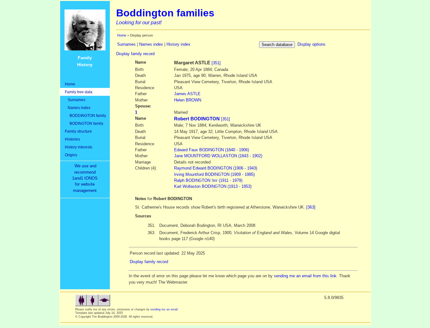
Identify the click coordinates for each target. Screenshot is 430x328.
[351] (216, 62)
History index (178, 44)
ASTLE (187, 93)
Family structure (78, 131)
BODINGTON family (84, 123)
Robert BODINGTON (197, 118)
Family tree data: (79, 92)
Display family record (135, 53)
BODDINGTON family (85, 115)
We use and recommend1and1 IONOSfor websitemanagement (86, 178)
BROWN (187, 100)
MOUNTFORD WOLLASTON (218, 155)
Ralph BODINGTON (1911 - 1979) (208, 180)
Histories (72, 139)
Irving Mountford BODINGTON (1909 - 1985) (214, 174)
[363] (310, 207)
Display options (311, 44)
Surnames (75, 100)
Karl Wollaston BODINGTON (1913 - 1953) (213, 186)
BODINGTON (211, 149)
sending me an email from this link (305, 275)
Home (70, 84)
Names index (77, 108)
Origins (71, 155)
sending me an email (164, 309)
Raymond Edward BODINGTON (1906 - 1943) (215, 168)
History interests (78, 147)
